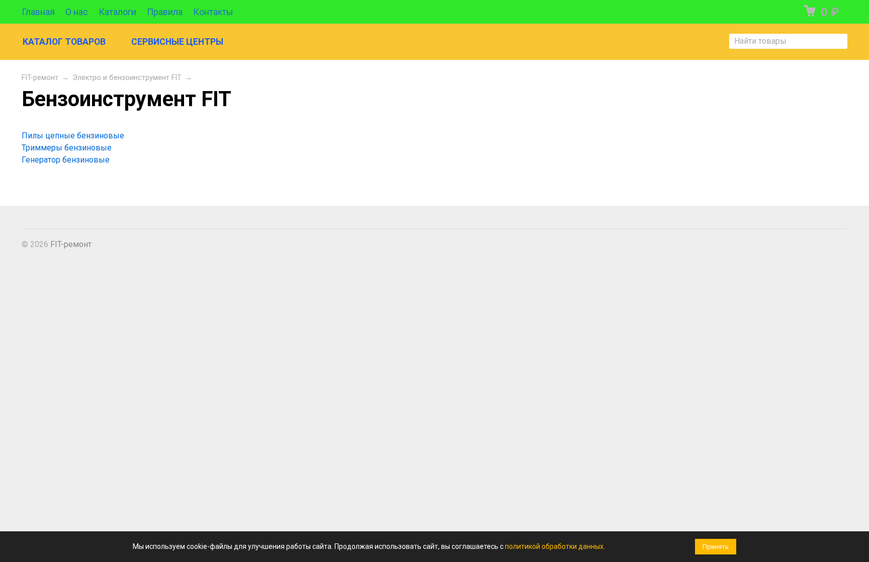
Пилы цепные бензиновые (73, 135)
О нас (76, 12)
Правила (165, 12)
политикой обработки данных (554, 546)
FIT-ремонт (40, 77)
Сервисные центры (177, 42)
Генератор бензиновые (66, 160)
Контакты (213, 12)
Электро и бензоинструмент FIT (127, 77)
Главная (38, 12)
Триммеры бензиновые (67, 147)
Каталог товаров (64, 42)
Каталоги (117, 12)
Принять (716, 546)
